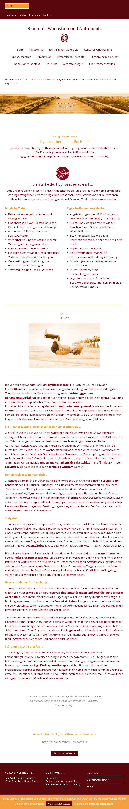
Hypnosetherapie (20, 57)
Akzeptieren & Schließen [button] (59, 804)
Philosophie (36, 49)
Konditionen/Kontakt (27, 64)
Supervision (44, 57)
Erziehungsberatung (105, 57)
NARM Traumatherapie (63, 49)
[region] (64, 103)
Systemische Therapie (70, 57)
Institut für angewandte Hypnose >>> (64, 742)
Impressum (10, 15)
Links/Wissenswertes (102, 64)
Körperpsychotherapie (98, 49)
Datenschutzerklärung (29, 15)
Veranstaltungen (73, 64)
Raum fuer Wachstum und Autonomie (37, 79)
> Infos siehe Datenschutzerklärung (93, 803)
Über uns (51, 64)
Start (20, 49)
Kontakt (47, 15)
